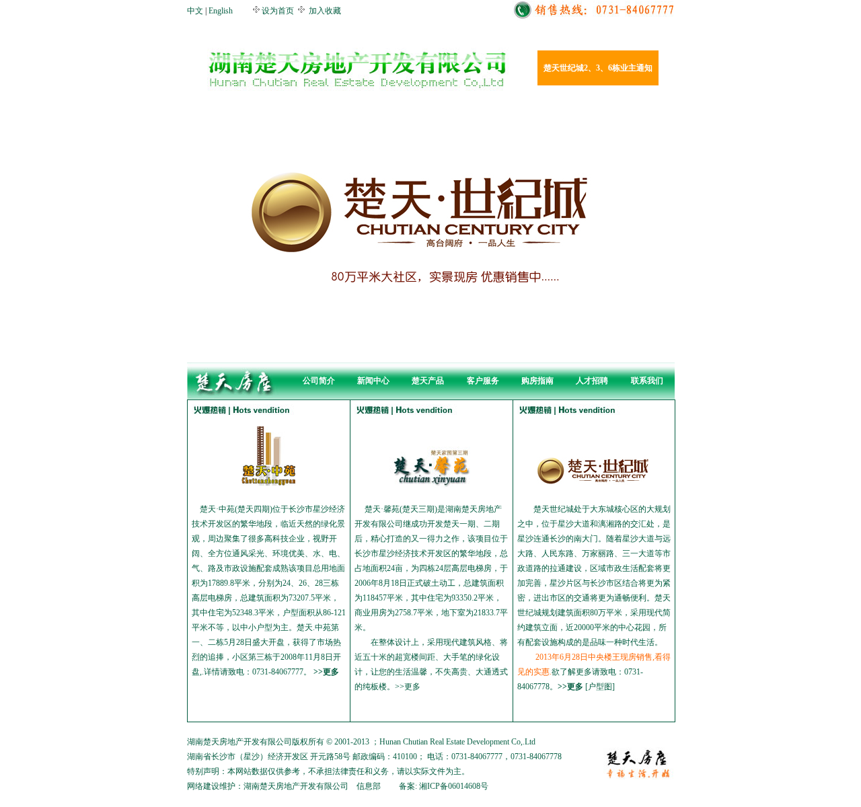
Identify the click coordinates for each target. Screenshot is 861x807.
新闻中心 (373, 380)
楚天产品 (428, 380)
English (221, 10)
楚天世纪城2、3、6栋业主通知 (598, 68)
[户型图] (600, 686)
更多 (331, 672)
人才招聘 (592, 380)
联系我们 (647, 380)
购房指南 (537, 380)
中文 (195, 10)
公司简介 (319, 380)
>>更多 (570, 686)
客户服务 (483, 380)
